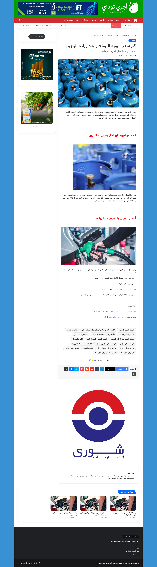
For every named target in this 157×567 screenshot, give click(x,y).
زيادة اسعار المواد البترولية (106, 348)
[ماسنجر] (71, 369)
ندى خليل (132, 55)
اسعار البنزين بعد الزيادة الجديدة (122, 339)
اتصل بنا (63, 25)
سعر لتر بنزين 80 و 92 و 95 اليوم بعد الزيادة (120, 317)
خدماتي (124, 35)
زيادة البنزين (87, 348)
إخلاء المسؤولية (35, 25)
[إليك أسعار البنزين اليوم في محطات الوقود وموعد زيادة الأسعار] (64, 503)
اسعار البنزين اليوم (80, 334)
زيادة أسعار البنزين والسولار (105, 344)
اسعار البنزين (71, 330)
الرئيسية (131, 35)
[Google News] (95, 360)
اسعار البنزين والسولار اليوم (96, 339)
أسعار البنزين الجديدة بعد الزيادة (103, 334)
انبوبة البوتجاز (77, 339)
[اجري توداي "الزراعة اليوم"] (120, 7)
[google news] (19, 563)
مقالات (85, 20)
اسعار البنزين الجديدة (126, 334)
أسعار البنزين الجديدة (126, 330)
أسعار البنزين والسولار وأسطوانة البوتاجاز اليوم (97, 330)
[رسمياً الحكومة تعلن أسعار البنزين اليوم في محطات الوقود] (123, 503)
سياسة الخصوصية (47, 25)
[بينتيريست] (92, 369)
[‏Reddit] (87, 369)
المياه (102, 20)
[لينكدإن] (102, 369)
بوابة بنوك (136, 548)
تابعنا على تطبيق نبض (37, 36)
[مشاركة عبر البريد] (66, 369)
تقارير (127, 20)
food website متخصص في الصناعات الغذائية (125, 541)
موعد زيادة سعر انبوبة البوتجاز (104, 353)
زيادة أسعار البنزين (126, 344)
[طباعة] (134, 374)
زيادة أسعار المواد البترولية (81, 344)
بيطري (110, 20)
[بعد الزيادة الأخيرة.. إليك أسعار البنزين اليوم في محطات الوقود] (93, 503)
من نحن (57, 25)
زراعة (119, 20)
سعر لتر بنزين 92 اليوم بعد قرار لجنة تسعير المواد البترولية (115, 311)
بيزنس (94, 20)
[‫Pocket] (82, 369)
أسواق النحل (135, 544)
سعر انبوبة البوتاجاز (71, 348)
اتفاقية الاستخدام (24, 25)
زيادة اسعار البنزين (126, 348)
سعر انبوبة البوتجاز (126, 353)
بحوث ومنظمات (71, 20)
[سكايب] (76, 369)
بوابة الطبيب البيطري (132, 551)
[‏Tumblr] (97, 369)
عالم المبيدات (135, 554)
